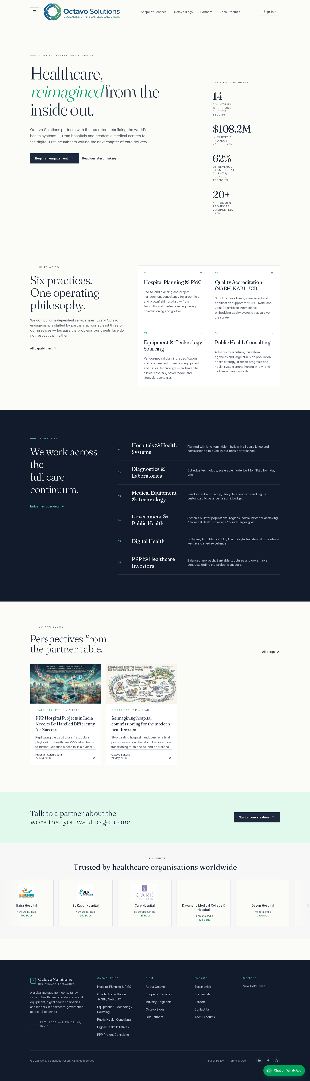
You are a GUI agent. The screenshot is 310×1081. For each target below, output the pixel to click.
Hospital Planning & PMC (114, 986)
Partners (206, 12)
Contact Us (202, 1009)
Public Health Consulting (114, 1019)
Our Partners (154, 1017)
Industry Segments (158, 1002)
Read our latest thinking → (101, 158)
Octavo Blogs (183, 12)
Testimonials (203, 986)
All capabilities (41, 348)
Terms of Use (237, 1060)
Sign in (269, 11)
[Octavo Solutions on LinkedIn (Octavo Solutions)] (259, 1060)
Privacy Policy (215, 1060)
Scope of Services (153, 12)
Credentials (202, 994)
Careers (200, 1002)
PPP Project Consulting (113, 1034)
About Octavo (155, 986)
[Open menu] (34, 11)
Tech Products (230, 12)
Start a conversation (254, 817)
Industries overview (44, 506)
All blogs (268, 651)
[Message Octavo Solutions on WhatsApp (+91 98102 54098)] (276, 1060)
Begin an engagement (51, 158)
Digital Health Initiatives (113, 1027)
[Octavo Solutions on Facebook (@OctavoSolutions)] (268, 1060)
